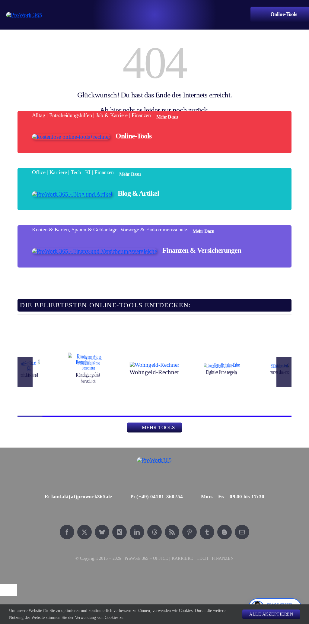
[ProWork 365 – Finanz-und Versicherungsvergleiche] (94, 251)
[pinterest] (189, 532)
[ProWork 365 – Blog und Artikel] (72, 194)
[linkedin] (137, 532)
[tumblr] (207, 532)
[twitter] (84, 532)
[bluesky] (102, 532)
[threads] (154, 532)
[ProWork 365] (24, 15)
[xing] (119, 532)
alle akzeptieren (271, 614)
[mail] (242, 532)
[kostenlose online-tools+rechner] (71, 137)
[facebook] (67, 532)
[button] (25, 372)
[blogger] (224, 532)
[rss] (172, 532)
